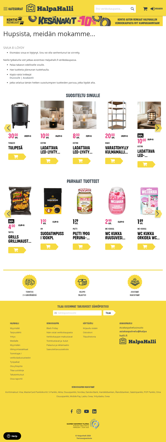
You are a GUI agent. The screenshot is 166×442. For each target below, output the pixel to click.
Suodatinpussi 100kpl (52, 235)
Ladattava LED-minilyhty (146, 155)
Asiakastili (28, 77)
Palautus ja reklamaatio (58, 345)
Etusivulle (15, 77)
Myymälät (15, 328)
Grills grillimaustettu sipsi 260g (20, 240)
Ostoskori (87, 332)
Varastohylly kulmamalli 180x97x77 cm (117, 151)
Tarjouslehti (15, 332)
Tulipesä (15, 147)
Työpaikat (15, 361)
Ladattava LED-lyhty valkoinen (81, 151)
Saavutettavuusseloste (58, 349)
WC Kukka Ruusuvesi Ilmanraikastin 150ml (116, 239)
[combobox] (115, 9)
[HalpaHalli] (49, 8)
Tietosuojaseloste (84, 438)
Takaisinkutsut (17, 374)
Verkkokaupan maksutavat (60, 336)
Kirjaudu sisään (90, 328)
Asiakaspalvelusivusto (131, 327)
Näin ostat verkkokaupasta (60, 332)
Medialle (14, 340)
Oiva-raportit (16, 378)
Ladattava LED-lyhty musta (49, 151)
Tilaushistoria (89, 336)
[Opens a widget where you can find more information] (12, 436)
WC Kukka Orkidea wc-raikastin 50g (149, 237)
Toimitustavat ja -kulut (57, 340)
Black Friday (52, 328)
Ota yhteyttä (16, 366)
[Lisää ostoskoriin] (16, 157)
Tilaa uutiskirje (17, 370)
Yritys (12, 336)
